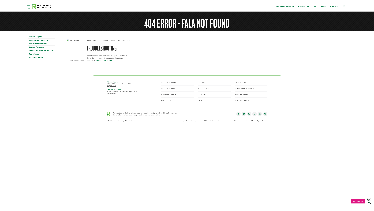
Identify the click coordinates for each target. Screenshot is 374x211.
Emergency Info (204, 89)
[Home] (42, 6)
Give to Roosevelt (241, 83)
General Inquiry (35, 37)
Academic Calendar (168, 83)
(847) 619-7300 (111, 94)
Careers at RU (166, 100)
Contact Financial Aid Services (41, 51)
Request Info (303, 6)
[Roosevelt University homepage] (110, 114)
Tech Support (34, 54)
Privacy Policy (250, 121)
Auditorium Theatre (168, 94)
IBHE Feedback (239, 121)
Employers (202, 94)
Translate (334, 6)
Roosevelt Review (241, 94)
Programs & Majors (285, 6)
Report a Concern (36, 58)
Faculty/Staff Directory (38, 40)
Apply (323, 6)
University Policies (242, 100)
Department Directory (38, 44)
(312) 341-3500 (111, 86)
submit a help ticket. (104, 60)
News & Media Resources (244, 89)
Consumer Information (225, 121)
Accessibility (180, 121)
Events (200, 100)
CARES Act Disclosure (209, 121)
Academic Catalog (168, 89)
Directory (201, 83)
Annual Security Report (193, 121)
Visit (315, 6)
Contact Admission (36, 47)
